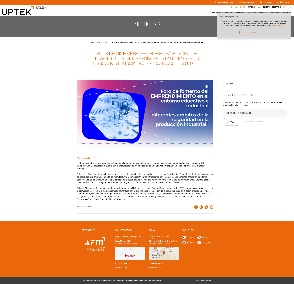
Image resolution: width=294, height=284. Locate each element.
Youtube (190, 243)
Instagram (206, 243)
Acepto (253, 32)
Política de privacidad (203, 280)
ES (284, 7)
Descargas (276, 7)
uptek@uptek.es (123, 267)
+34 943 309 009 (123, 263)
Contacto (99, 42)
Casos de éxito (263, 7)
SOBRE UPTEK (215, 12)
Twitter (205, 237)
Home (93, 42)
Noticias (251, 7)
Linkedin (190, 237)
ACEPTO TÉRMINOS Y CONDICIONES (254, 121)
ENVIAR (231, 122)
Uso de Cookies (277, 25)
